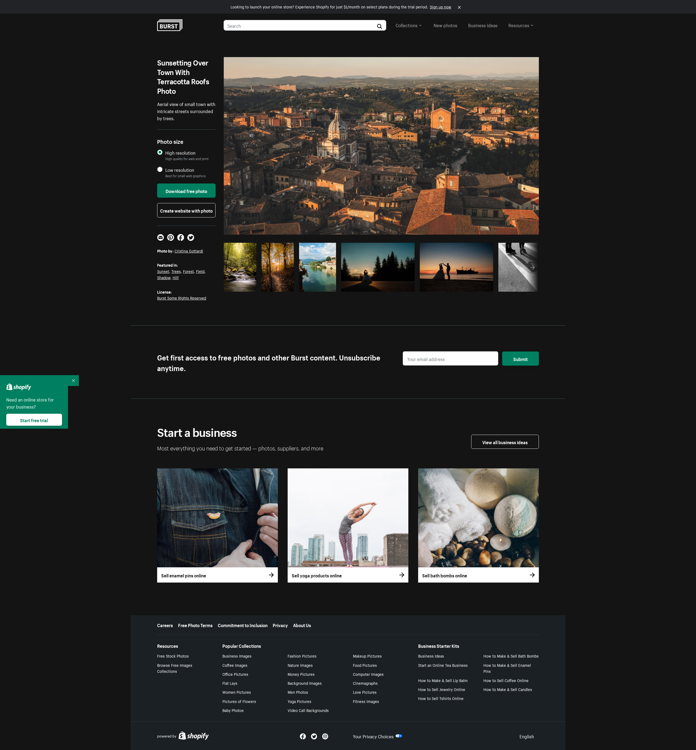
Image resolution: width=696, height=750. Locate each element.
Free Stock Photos (173, 656)
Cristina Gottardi (189, 251)
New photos (445, 24)
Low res (242, 286)
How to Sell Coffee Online (506, 680)
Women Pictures (236, 692)
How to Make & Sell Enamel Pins (507, 668)
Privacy (280, 624)
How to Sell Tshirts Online (441, 698)
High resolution (180, 153)
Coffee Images (234, 665)
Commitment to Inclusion (243, 624)
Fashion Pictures (302, 656)
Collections (407, 24)
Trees (176, 271)
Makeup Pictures (367, 656)
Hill (176, 277)
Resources (518, 24)
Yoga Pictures (299, 701)
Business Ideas (431, 656)
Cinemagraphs (365, 683)
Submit (520, 358)
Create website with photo (186, 210)
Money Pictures (301, 674)
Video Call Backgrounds (308, 710)
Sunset (163, 271)
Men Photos (298, 692)
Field (200, 271)
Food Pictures (365, 665)
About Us (302, 624)
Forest (188, 271)
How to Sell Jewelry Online (441, 689)
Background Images (305, 683)
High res (300, 286)
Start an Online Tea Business (443, 665)
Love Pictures (365, 692)
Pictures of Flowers (239, 701)
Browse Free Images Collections (174, 668)
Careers (165, 624)
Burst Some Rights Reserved (181, 298)
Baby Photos (233, 710)
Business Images (236, 656)
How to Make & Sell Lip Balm (443, 680)
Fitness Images (366, 701)
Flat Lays (229, 683)
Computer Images (368, 674)
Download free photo (186, 190)
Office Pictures (235, 674)
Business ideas (483, 24)
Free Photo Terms (195, 624)
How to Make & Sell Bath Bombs (511, 656)
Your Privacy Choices (373, 735)
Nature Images (300, 665)
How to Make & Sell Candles (507, 689)
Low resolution (179, 170)
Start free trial (34, 419)
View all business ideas (505, 441)
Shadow (163, 277)
